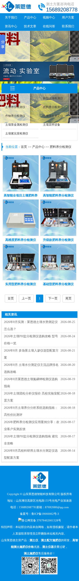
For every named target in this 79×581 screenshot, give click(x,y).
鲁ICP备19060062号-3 (45, 513)
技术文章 (30, 26)
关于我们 (11, 17)
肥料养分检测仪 (53, 107)
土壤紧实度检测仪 (16, 133)
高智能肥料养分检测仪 (58, 195)
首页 (24, 146)
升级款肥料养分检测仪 (58, 240)
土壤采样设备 (51, 124)
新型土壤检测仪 (53, 98)
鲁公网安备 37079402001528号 (41, 520)
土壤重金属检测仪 (16, 124)
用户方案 (68, 17)
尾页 (68, 298)
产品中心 (30, 17)
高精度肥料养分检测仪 (20, 240)
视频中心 (49, 17)
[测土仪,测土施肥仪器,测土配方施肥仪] (16, 11)
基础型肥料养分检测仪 (58, 284)
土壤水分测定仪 (53, 115)
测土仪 (9, 98)
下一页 (52, 298)
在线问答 (49, 26)
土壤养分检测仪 (15, 107)
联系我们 (68, 26)
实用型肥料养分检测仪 (20, 284)
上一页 (26, 298)
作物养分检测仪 (15, 115)
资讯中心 (11, 26)
